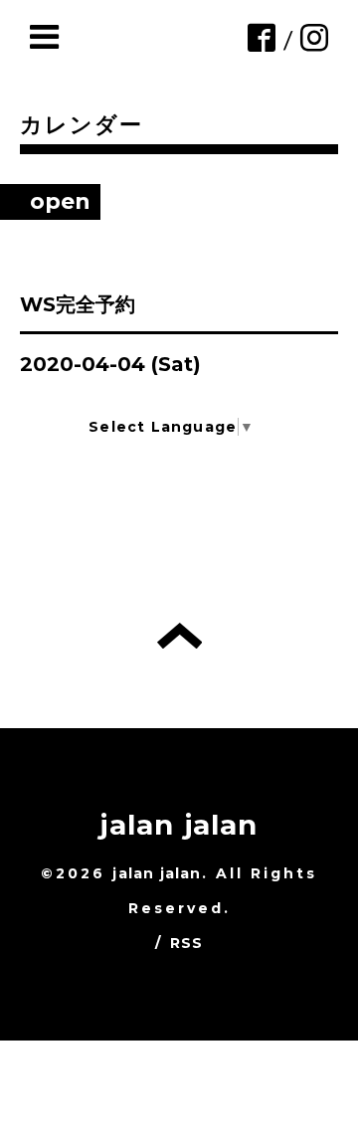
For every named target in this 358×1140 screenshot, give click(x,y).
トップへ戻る (179, 636)
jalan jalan (178, 825)
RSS (187, 943)
